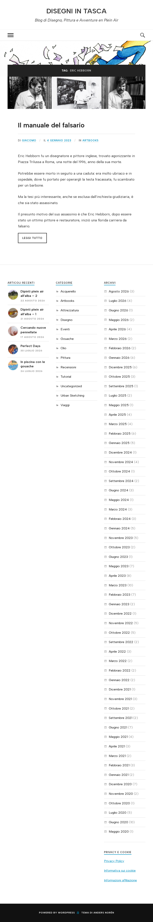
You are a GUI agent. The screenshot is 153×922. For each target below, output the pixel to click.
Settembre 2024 (121, 481)
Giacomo (29, 140)
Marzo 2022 (118, 661)
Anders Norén (103, 912)
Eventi (65, 329)
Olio (63, 348)
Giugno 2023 (118, 557)
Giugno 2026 (118, 310)
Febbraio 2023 (119, 594)
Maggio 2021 (118, 737)
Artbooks (90, 140)
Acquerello (68, 291)
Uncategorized (71, 386)
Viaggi (65, 405)
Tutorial (66, 376)
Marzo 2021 (117, 756)
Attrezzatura (70, 310)
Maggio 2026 (119, 320)
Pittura (65, 358)
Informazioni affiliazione (120, 880)
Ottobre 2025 (119, 376)
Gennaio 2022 (119, 680)
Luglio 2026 (117, 301)
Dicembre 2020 (120, 784)
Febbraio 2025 (119, 433)
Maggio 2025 (119, 405)
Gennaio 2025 (119, 443)
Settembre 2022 (121, 642)
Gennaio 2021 (118, 775)
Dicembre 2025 (120, 367)
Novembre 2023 (121, 538)
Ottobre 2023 (119, 547)
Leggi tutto (32, 238)
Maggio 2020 (119, 831)
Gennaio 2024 (119, 528)
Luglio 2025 (117, 395)
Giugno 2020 (118, 822)
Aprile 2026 (117, 329)
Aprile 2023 (117, 576)
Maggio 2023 (118, 566)
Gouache (67, 339)
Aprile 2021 (117, 746)
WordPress (66, 912)
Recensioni (68, 367)
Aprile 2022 (117, 651)
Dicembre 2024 (120, 452)
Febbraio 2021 (119, 765)
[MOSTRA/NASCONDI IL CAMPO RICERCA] (142, 35)
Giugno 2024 (118, 490)
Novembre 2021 (120, 699)
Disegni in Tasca (76, 11)
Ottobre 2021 (119, 708)
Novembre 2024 (121, 462)
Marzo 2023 (118, 585)
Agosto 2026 (119, 291)
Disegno (67, 320)
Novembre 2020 (121, 794)
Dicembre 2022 (120, 613)
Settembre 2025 (121, 386)
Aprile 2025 (117, 415)
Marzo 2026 (118, 339)
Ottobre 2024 (119, 471)
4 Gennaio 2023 (59, 140)
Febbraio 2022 (119, 670)
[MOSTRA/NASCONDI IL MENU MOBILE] (11, 35)
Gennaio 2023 (119, 604)
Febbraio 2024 (120, 519)
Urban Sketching (72, 395)
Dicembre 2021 (120, 689)
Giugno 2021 (118, 727)
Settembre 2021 (120, 718)
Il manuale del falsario (51, 125)
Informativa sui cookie (120, 870)
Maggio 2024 (119, 500)
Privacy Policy (114, 861)
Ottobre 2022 (119, 633)
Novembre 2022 (121, 623)
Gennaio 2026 (119, 358)
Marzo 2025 (118, 424)
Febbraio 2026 (119, 348)
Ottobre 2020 (119, 803)
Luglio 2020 (117, 812)
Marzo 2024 (118, 509)
